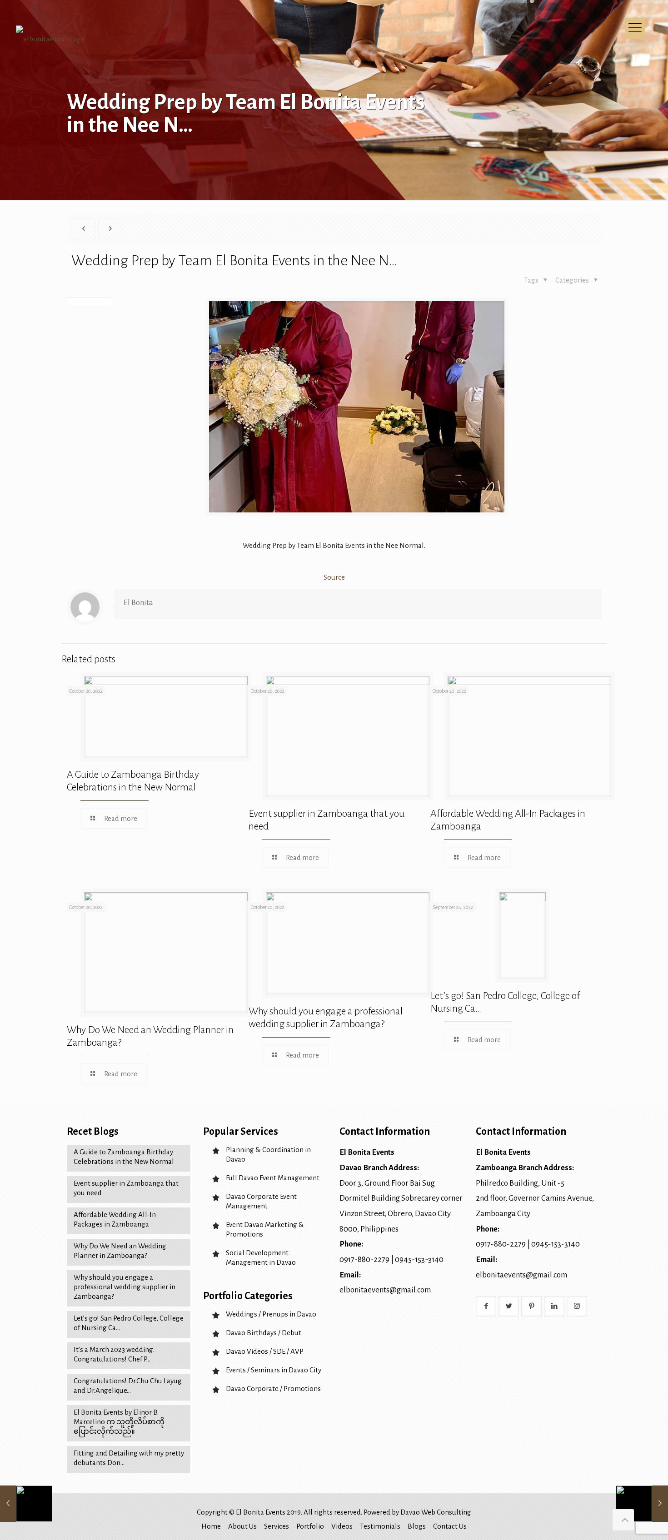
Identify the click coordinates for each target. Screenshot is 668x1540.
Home (211, 1526)
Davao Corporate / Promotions (273, 1388)
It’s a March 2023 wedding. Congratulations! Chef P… (114, 1354)
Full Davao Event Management (272, 1178)
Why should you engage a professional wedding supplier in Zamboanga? (124, 1286)
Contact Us (450, 1526)
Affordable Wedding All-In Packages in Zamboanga (115, 1219)
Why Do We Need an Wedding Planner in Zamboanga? (120, 1250)
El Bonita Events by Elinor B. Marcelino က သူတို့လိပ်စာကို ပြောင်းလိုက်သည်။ (119, 1421)
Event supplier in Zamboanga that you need (126, 1188)
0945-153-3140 (419, 1259)
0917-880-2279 (364, 1259)
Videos (342, 1526)
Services (276, 1526)
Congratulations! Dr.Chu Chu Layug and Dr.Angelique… (128, 1385)
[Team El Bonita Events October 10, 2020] (642, 1503)
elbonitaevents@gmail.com (385, 1290)
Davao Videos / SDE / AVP (265, 1351)
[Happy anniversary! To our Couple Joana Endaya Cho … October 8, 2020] (26, 1503)
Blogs (417, 1526)
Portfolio (310, 1526)
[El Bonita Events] (50, 72)
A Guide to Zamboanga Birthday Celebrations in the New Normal (124, 1156)
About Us (242, 1526)
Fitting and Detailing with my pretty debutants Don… (129, 1457)
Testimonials (380, 1526)
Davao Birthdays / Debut (263, 1332)
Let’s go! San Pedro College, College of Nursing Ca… (129, 1322)
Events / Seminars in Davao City (273, 1370)
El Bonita (138, 603)
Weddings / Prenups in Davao (271, 1314)
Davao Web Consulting (435, 1512)
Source (334, 577)
